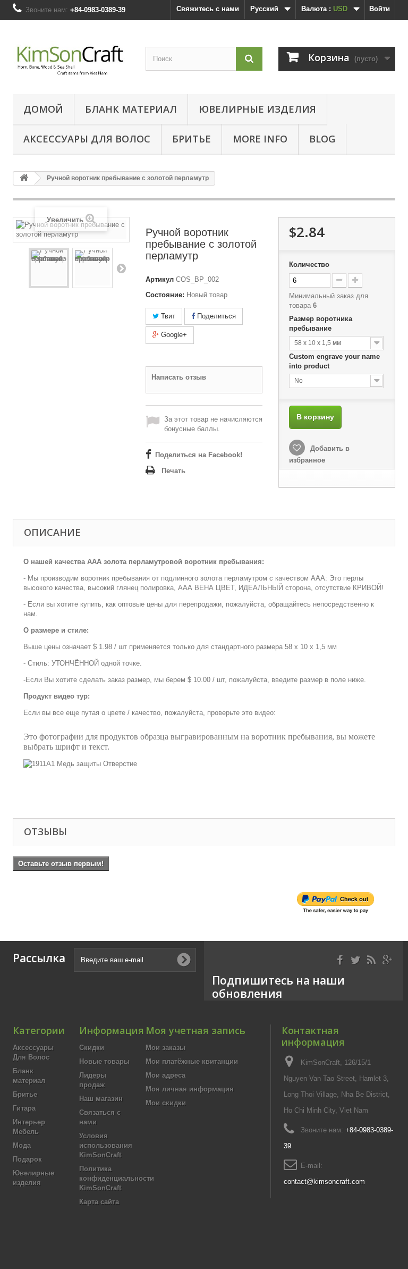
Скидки (91, 1048)
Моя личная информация (190, 1089)
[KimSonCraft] (71, 61)
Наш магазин (101, 1099)
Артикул (160, 279)
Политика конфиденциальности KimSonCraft (116, 1178)
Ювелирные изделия (257, 109)
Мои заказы (165, 1048)
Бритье (191, 138)
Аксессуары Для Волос (86, 138)
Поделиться (215, 316)
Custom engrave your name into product (334, 361)
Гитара (24, 1108)
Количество (309, 264)
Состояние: (165, 295)
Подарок (27, 1159)
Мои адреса (165, 1075)
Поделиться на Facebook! (198, 455)
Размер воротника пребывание (320, 323)
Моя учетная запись (195, 1030)
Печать (173, 471)
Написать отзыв (178, 377)
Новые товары (104, 1061)
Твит (167, 316)
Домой (43, 109)
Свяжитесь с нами (207, 9)
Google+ (173, 335)
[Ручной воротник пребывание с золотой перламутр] (49, 268)
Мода (22, 1145)
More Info (260, 138)
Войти (379, 9)
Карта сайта (99, 1202)
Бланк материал (131, 109)
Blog (322, 138)
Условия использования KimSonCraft (105, 1145)
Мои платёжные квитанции (192, 1061)
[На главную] (24, 178)
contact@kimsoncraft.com (324, 1182)
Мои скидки (166, 1103)
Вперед (121, 268)
